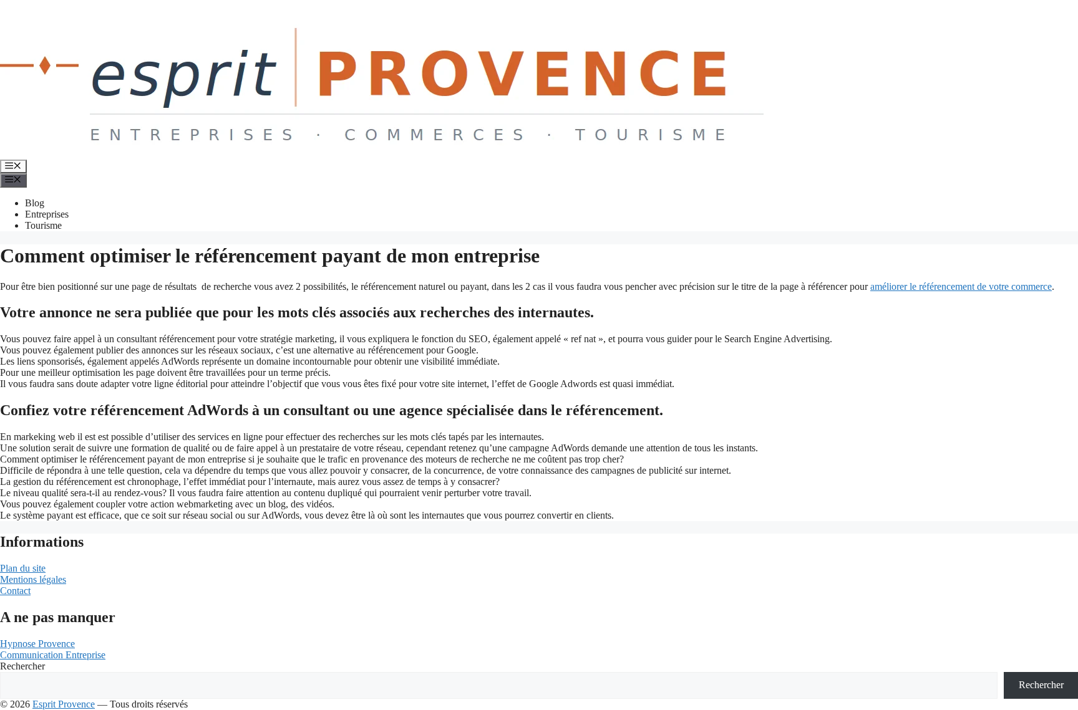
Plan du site (23, 568)
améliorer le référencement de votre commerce (961, 286)
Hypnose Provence (37, 643)
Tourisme (43, 225)
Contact (15, 590)
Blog (34, 203)
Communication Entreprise (52, 655)
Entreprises (47, 214)
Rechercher (22, 666)
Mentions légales (33, 579)
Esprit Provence (63, 704)
